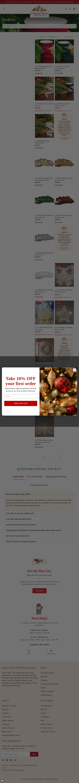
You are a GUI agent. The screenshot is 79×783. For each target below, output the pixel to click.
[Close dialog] (74, 370)
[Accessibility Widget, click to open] (2, 780)
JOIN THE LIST (21, 403)
